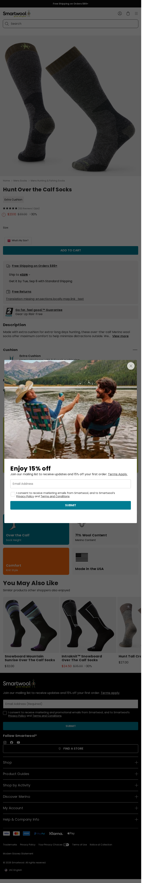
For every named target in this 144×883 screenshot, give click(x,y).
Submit (70, 505)
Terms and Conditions (55, 496)
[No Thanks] (131, 366)
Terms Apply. (118, 474)
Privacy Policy (25, 496)
